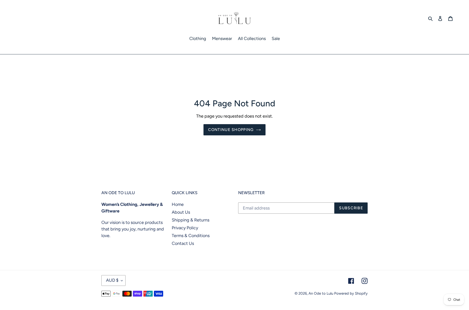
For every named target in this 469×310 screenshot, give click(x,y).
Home (178, 204)
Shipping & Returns (190, 220)
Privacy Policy (185, 227)
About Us (181, 212)
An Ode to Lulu (321, 293)
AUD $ (112, 280)
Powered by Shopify (351, 293)
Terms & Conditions (191, 235)
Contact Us (183, 243)
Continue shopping (231, 129)
